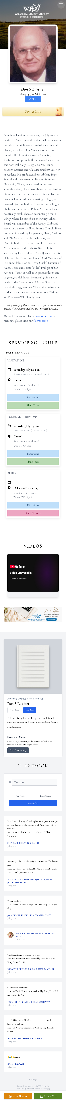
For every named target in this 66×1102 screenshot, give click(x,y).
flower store (40, 321)
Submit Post (33, 803)
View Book (14, 710)
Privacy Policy (26, 1088)
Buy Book (30, 710)
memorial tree (43, 316)
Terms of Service (40, 1088)
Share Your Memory (18, 750)
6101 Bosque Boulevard (26, 385)
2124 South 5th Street (25, 493)
